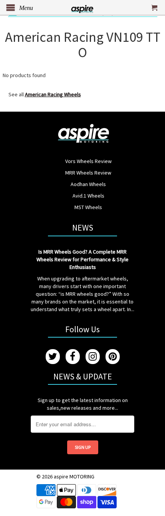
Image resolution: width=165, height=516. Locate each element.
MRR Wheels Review (88, 172)
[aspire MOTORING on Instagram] (93, 356)
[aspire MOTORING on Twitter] (53, 356)
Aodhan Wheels (88, 184)
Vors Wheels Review (88, 161)
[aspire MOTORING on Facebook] (73, 356)
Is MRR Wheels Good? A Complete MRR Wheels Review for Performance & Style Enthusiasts (82, 259)
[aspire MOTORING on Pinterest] (113, 356)
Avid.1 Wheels (88, 195)
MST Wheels (88, 207)
